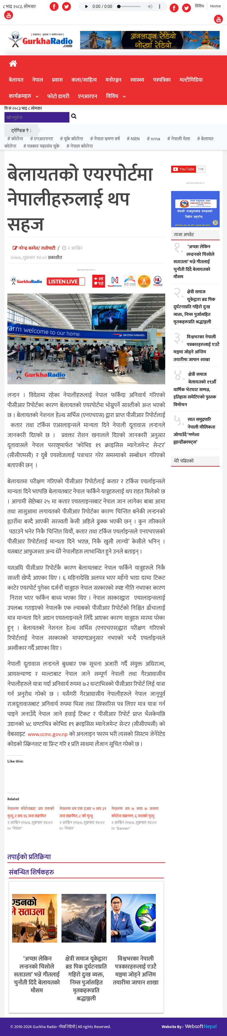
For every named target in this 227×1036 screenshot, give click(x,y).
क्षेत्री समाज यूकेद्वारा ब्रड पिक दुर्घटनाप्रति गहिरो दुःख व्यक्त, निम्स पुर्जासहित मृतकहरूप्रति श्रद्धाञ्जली (86, 979)
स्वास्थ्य (137, 80)
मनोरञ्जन (113, 80)
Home (215, 6)
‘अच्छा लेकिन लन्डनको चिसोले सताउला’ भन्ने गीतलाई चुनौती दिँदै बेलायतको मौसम (37, 975)
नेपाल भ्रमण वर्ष (107, 139)
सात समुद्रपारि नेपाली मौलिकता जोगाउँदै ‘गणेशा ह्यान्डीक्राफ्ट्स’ (194, 431)
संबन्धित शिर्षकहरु (31, 872)
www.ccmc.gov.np (48, 734)
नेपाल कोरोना (81, 146)
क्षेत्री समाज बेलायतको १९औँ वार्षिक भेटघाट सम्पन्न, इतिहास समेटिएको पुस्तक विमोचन (195, 390)
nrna (155, 139)
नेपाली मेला (180, 139)
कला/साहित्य (84, 80)
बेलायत (16, 80)
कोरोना (17, 139)
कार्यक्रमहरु (20, 96)
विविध (199, 6)
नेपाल (37, 80)
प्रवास (57, 80)
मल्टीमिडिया (191, 80)
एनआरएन (87, 96)
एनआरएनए (43, 139)
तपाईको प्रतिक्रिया (29, 857)
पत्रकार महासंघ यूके (43, 146)
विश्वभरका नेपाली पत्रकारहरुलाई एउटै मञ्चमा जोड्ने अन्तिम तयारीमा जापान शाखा (135, 971)
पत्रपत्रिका (162, 80)
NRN (135, 139)
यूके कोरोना (73, 139)
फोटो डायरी (58, 96)
